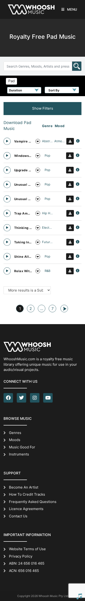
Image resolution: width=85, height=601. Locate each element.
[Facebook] (8, 398)
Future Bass (47, 242)
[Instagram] (34, 398)
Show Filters (42, 108)
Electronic (47, 227)
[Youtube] (48, 398)
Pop (47, 155)
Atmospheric (59, 141)
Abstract (47, 141)
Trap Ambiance (23, 213)
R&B (47, 271)
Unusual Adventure (23, 184)
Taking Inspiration (23, 242)
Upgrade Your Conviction (23, 170)
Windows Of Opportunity (23, 156)
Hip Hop (47, 213)
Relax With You (23, 271)
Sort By (54, 90)
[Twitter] (21, 398)
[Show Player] (79, 596)
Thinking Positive (23, 228)
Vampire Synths (23, 141)
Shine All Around (23, 256)
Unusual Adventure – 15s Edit (23, 199)
